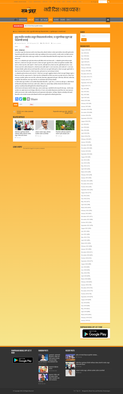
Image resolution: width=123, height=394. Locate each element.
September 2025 (85, 82)
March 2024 (84, 136)
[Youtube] (95, 2)
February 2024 (85, 139)
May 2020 (84, 273)
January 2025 (84, 106)
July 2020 (83, 267)
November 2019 (85, 290)
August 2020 (84, 264)
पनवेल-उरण (45, 1)
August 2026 (84, 50)
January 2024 (84, 142)
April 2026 (84, 62)
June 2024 (84, 127)
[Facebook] (93, 2)
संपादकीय (75, 1)
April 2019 (84, 311)
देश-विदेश (69, 1)
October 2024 (84, 115)
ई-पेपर (80, 1)
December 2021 (85, 216)
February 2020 (85, 282)
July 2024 (83, 124)
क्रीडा (63, 1)
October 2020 (84, 258)
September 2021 (85, 225)
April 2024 (84, 133)
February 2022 (85, 210)
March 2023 (84, 172)
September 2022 (85, 189)
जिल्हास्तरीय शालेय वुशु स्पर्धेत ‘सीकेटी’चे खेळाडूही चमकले (63, 112)
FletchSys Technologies (104, 391)
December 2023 (85, 145)
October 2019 (84, 293)
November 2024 (85, 112)
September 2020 (85, 261)
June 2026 (84, 56)
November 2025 (85, 76)
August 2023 (84, 157)
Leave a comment (57, 43)
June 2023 (84, 163)
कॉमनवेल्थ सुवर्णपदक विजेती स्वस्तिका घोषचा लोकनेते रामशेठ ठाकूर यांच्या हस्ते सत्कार (23, 133)
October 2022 (84, 186)
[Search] (108, 1)
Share (34, 99)
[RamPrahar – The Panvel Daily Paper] (28, 10)
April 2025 (84, 97)
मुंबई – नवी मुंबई (57, 1)
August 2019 (84, 299)
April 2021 (84, 240)
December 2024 (85, 109)
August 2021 (84, 228)
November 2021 (85, 219)
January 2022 (84, 213)
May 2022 (84, 201)
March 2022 (84, 207)
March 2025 (84, 100)
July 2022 (83, 195)
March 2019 (84, 314)
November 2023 (85, 148)
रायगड (50, 1)
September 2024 (85, 118)
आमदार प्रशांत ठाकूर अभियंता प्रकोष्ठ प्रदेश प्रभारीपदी (42, 132)
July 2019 (83, 302)
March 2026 (84, 65)
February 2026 (85, 67)
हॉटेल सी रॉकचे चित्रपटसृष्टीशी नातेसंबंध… (34, 26)
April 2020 (84, 276)
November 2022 (85, 183)
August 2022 (84, 192)
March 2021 (84, 243)
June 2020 (84, 270)
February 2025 (85, 103)
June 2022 (84, 198)
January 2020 (84, 285)
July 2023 (83, 160)
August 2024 (84, 121)
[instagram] (97, 2)
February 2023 (85, 175)
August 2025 (84, 85)
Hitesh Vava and (93, 391)
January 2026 (84, 70)
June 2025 (84, 91)
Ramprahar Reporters (21, 43)
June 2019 (84, 305)
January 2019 (84, 320)
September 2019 (85, 296)
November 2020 (85, 255)
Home (30, 1)
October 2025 (84, 79)
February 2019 (85, 317)
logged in (32, 148)
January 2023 (84, 177)
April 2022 (84, 204)
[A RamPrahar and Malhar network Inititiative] (63, 9)
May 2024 (84, 130)
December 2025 (85, 73)
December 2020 (85, 252)
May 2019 (84, 308)
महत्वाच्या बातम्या (37, 1)
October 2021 (84, 222)
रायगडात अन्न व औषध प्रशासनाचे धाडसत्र (25, 112)
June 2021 (84, 234)
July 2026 (83, 53)
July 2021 (83, 231)
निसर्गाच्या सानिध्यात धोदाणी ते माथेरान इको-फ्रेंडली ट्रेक (63, 132)
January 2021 (84, 249)
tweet (16, 46)
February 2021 (85, 246)
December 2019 (85, 287)
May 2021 (84, 237)
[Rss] (91, 2)
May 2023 (84, 166)
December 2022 (85, 180)
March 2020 (84, 279)
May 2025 (84, 94)
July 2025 (83, 88)
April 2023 (84, 169)
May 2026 (84, 59)
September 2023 (85, 154)
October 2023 (84, 151)
